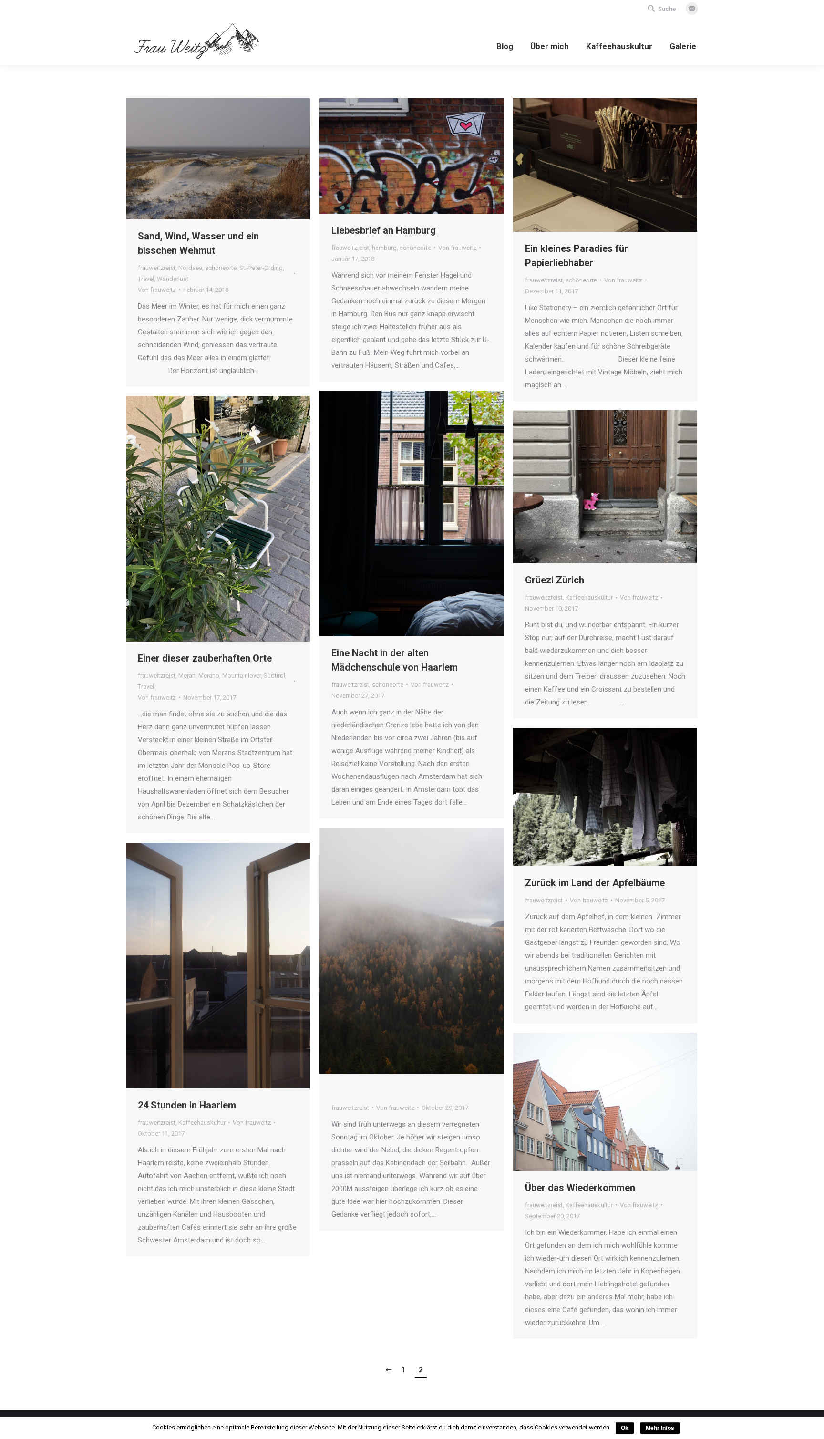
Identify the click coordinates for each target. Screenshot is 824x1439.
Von (157, 289)
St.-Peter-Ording (261, 267)
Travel (146, 278)
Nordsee (190, 267)
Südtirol (274, 675)
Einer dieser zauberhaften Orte (205, 658)
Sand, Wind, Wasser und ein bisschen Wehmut (198, 243)
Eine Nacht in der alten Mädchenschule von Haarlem (394, 660)
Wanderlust (172, 278)
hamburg (384, 247)
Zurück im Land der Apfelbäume (595, 883)
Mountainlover (241, 675)
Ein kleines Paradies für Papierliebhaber (576, 256)
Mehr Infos (660, 1428)
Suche (667, 8)
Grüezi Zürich (554, 580)
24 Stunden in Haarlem (187, 1105)
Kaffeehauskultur (589, 597)
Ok (624, 1428)
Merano (208, 675)
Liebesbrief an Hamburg (383, 230)
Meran (187, 675)
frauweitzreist (156, 267)
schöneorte (221, 267)
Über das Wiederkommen (580, 1187)
